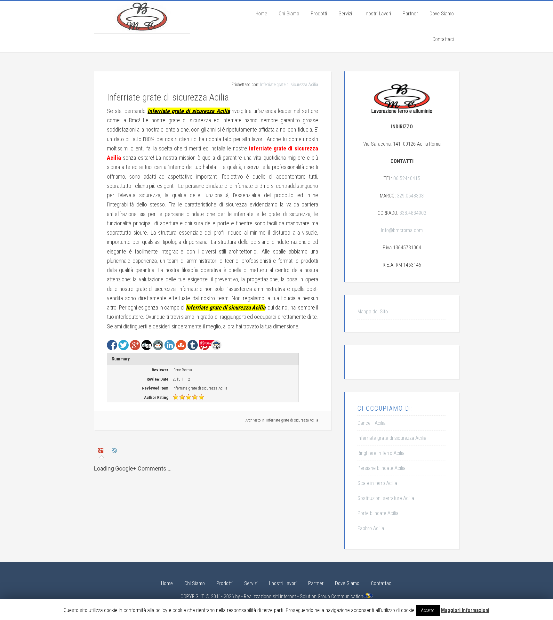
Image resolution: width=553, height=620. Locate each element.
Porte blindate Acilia (377, 513)
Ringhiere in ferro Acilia (381, 453)
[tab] (101, 451)
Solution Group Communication (331, 596)
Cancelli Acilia (371, 423)
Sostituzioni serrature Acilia (385, 498)
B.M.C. (142, 17)
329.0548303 (410, 196)
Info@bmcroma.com (402, 230)
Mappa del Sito (372, 312)
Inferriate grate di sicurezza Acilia (289, 84)
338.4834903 (412, 213)
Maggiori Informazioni (465, 610)
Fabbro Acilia (370, 528)
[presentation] (101, 451)
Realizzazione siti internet (270, 596)
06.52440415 (406, 178)
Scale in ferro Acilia (377, 483)
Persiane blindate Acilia (381, 468)
